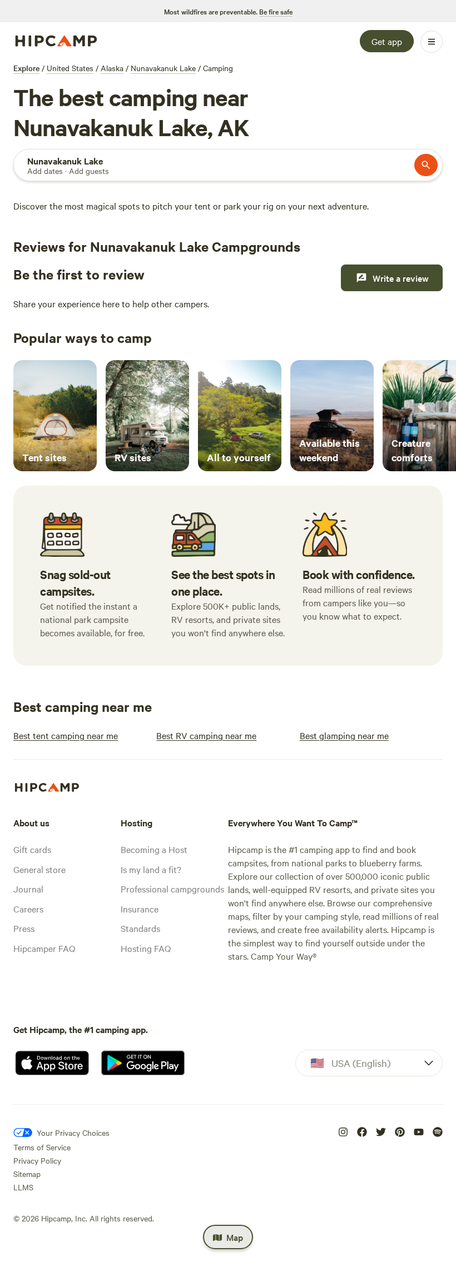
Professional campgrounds (172, 888)
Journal (28, 888)
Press (23, 928)
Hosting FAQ (146, 948)
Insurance (139, 908)
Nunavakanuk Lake (163, 67)
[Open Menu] (431, 41)
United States (70, 67)
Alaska (112, 67)
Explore (26, 67)
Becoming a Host (154, 849)
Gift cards (32, 849)
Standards (140, 928)
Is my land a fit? (151, 869)
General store (39, 869)
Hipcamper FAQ (44, 948)
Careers (28, 908)
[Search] (426, 165)
